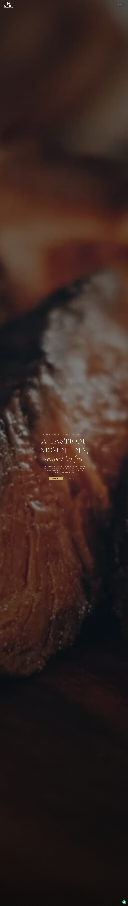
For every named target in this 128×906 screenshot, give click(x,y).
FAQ (104, 4)
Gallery (98, 4)
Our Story (84, 4)
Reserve (120, 4)
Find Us (110, 4)
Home (76, 4)
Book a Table (56, 478)
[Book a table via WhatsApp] (124, 902)
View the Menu (71, 478)
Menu (91, 4)
